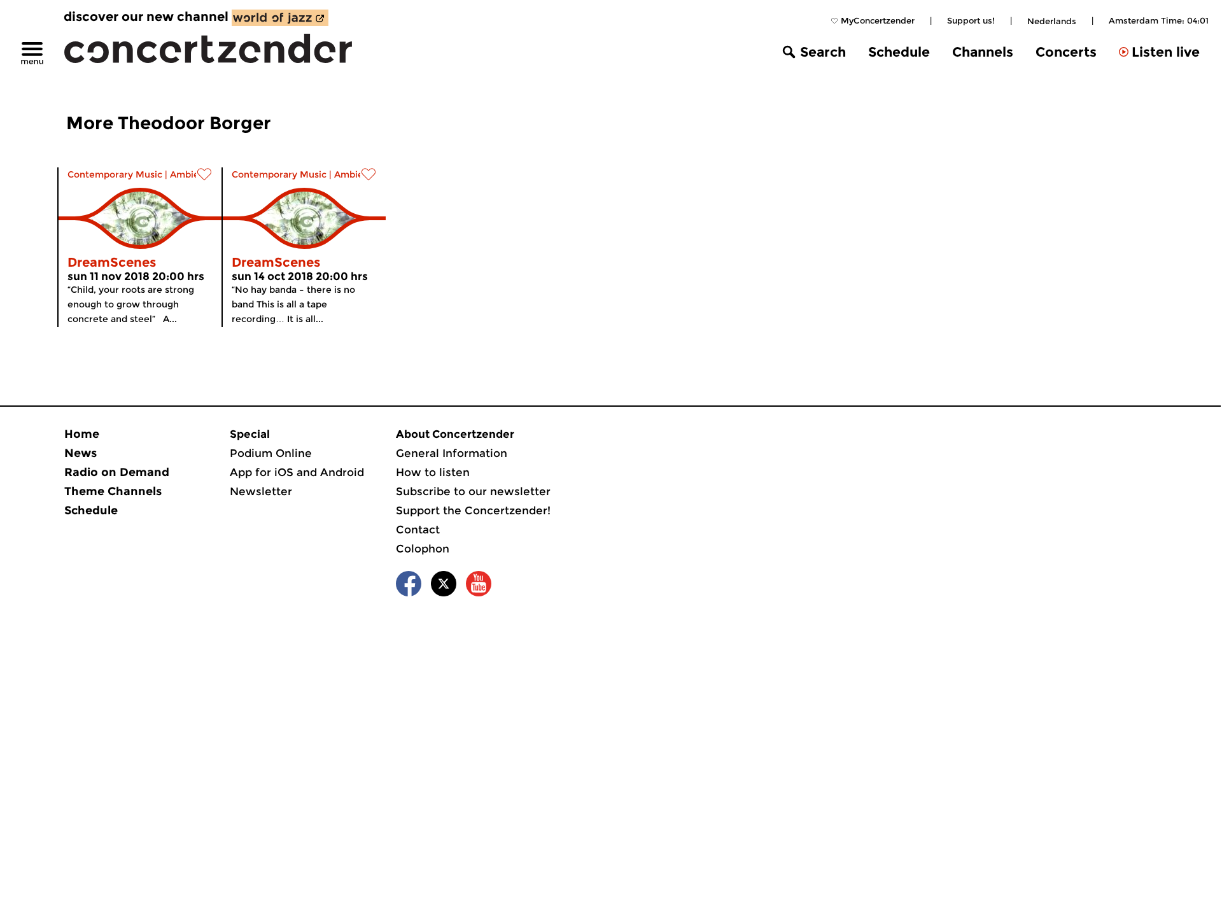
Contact (418, 529)
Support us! (971, 20)
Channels (982, 52)
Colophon (422, 548)
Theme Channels (113, 491)
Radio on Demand (116, 472)
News (80, 453)
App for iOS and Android (297, 472)
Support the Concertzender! (473, 510)
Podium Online (271, 453)
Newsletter (261, 491)
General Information (451, 453)
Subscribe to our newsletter (473, 491)
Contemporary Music (114, 174)
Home (81, 434)
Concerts (1066, 52)
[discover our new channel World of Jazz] (280, 18)
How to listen (433, 472)
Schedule (899, 52)
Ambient (189, 174)
